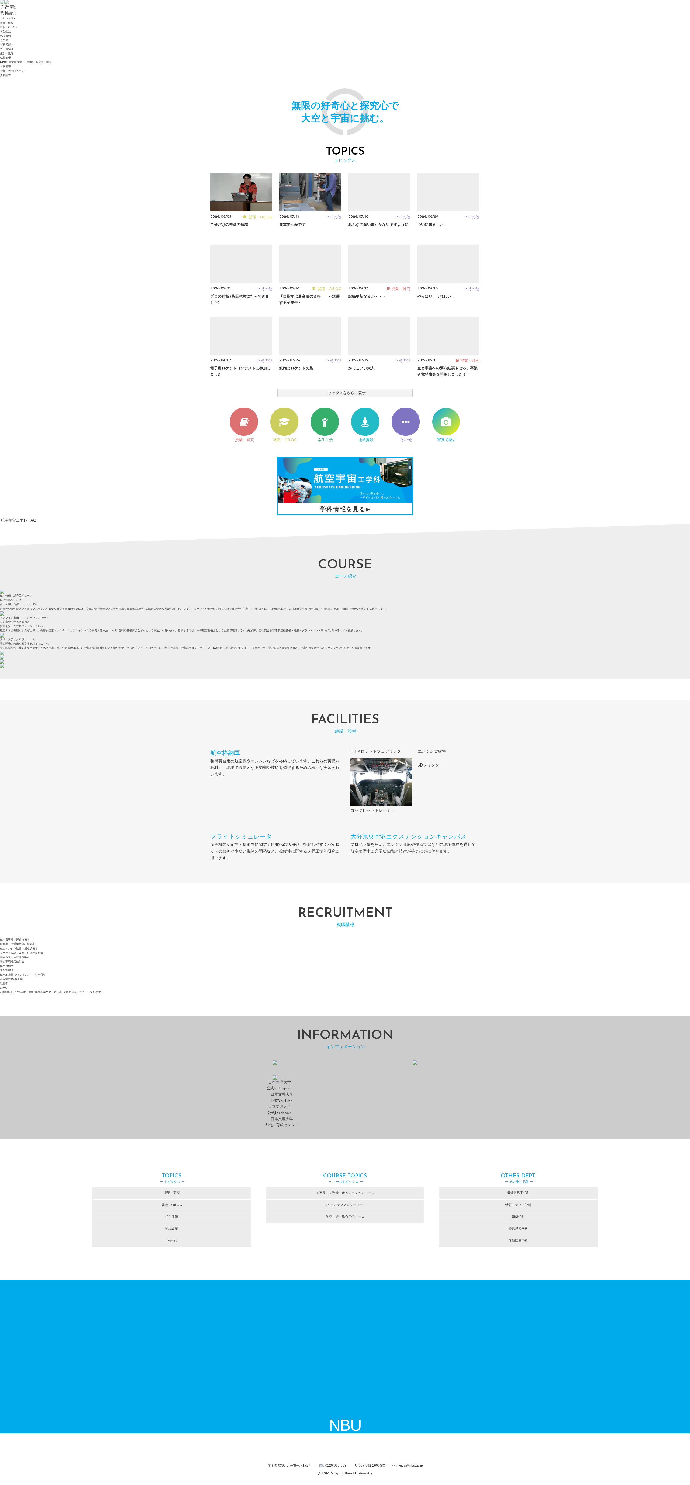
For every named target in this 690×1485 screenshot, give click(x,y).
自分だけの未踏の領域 (229, 225)
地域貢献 (5, 36)
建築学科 (518, 1217)
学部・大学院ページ (12, 71)
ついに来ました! (430, 225)
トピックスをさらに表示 (345, 393)
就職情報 (5, 57)
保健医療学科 (518, 1241)
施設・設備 (6, 53)
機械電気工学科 (518, 1193)
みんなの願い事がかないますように (378, 225)
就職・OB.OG (9, 27)
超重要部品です (292, 225)
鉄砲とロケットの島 (296, 368)
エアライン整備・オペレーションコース (345, 1193)
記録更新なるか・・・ (367, 297)
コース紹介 (6, 49)
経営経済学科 (518, 1229)
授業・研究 (6, 23)
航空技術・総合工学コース (345, 1217)
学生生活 (5, 31)
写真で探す (6, 44)
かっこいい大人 (361, 368)
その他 (4, 40)
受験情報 (5, 66)
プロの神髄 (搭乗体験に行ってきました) (239, 300)
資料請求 (5, 75)
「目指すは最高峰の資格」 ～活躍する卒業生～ (309, 300)
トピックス (6, 18)
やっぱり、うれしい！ (436, 297)
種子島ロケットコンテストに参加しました (240, 371)
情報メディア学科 (518, 1205)
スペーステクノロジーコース (345, 1205)
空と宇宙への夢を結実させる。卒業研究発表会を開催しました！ (447, 371)
